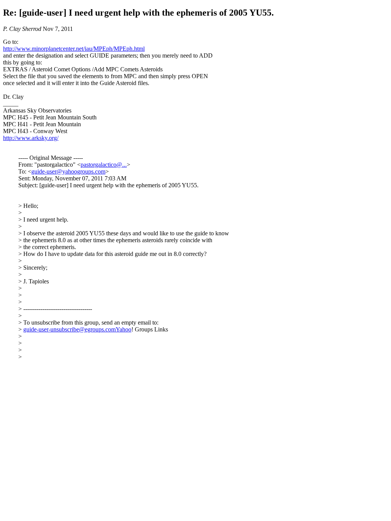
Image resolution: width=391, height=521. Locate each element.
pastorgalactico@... (104, 164)
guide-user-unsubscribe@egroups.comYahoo (77, 329)
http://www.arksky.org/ (30, 138)
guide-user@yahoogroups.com (68, 171)
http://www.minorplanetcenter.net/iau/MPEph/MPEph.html (74, 48)
